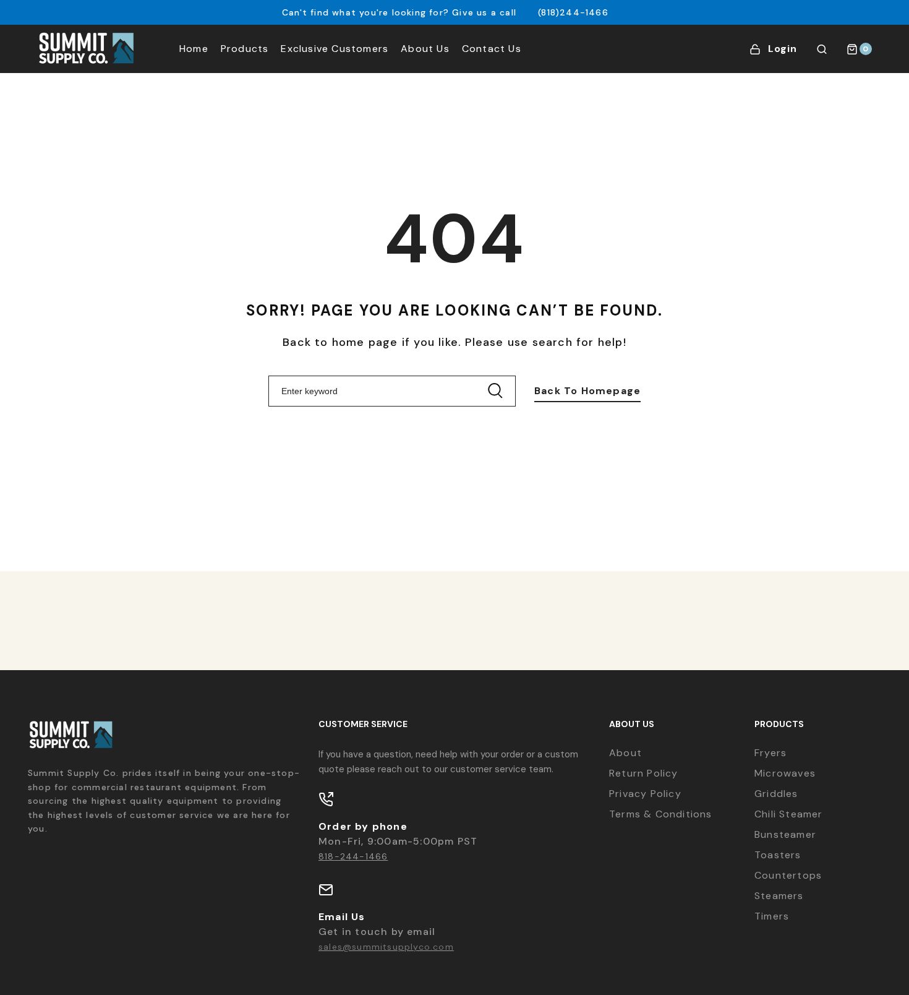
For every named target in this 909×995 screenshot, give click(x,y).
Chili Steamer (788, 814)
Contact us (491, 48)
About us (425, 48)
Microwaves (785, 773)
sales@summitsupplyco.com (386, 946)
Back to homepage (587, 390)
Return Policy (643, 773)
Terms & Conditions (660, 814)
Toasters (777, 854)
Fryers (770, 752)
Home (193, 48)
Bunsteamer (785, 834)
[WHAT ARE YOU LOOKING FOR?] (822, 48)
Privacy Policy (645, 793)
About (625, 752)
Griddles (776, 793)
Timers (771, 916)
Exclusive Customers (334, 48)
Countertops (788, 875)
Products (245, 48)
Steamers (779, 895)
